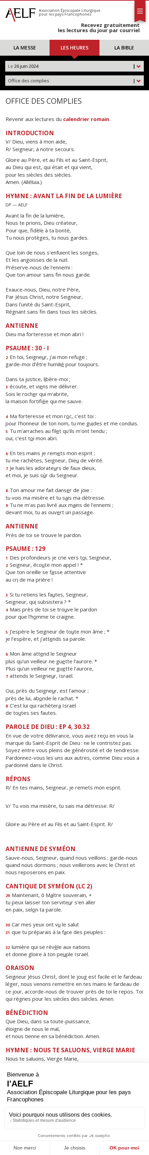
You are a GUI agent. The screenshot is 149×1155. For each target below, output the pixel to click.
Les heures (74, 47)
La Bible (124, 47)
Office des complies (71, 80)
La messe (25, 47)
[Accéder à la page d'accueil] (20, 13)
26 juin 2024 (71, 66)
